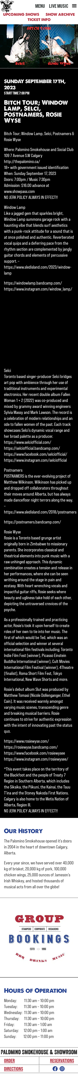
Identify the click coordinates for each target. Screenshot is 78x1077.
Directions (13, 1068)
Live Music (58, 6)
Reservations (62, 1060)
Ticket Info (39, 19)
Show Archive (60, 14)
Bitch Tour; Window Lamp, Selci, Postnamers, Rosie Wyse (36, 111)
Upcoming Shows (21, 14)
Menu (40, 6)
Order (9, 1060)
